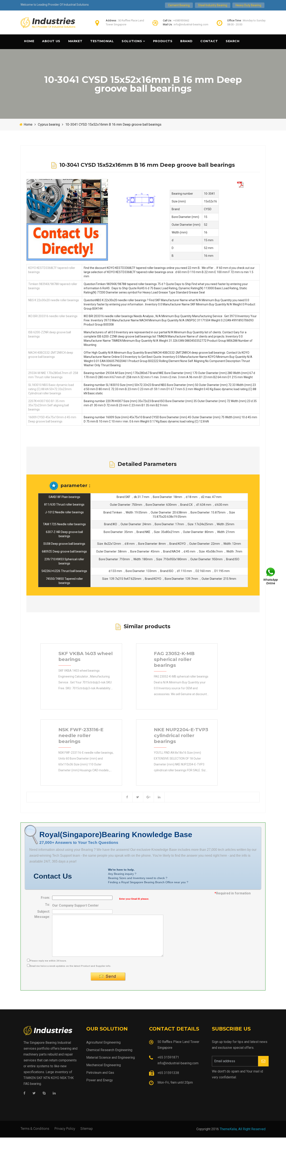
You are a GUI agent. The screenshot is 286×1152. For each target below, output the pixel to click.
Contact (209, 41)
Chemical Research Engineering (109, 1050)
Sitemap (86, 1128)
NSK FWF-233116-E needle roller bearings (80, 735)
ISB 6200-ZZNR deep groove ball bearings (49, 334)
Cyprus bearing (49, 124)
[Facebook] (24, 1093)
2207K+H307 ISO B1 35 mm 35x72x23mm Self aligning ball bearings (48, 405)
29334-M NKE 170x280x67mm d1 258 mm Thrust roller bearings (53, 375)
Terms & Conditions (35, 1128)
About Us (51, 41)
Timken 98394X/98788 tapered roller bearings (52, 286)
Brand (186, 41)
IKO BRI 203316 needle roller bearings (52, 316)
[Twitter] (34, 1093)
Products (162, 41)
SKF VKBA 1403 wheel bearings (85, 656)
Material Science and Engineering (110, 1057)
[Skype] (44, 1093)
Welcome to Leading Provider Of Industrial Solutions (55, 4)
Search (232, 41)
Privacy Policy (64, 1128)
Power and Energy (99, 1080)
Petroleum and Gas (100, 1073)
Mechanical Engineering (103, 1065)
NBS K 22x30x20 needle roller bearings (53, 300)
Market (75, 41)
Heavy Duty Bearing (248, 5)
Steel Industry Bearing (212, 5)
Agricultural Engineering (103, 1042)
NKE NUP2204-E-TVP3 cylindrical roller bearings (181, 735)
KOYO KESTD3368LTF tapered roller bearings (51, 270)
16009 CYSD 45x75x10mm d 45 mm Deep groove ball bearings (52, 419)
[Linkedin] (54, 1093)
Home (29, 41)
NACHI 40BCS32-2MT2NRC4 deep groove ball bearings (50, 354)
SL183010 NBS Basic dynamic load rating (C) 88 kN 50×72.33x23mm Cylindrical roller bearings (51, 389)
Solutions (132, 41)
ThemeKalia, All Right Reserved (242, 1129)
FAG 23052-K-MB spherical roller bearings (174, 659)
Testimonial (102, 41)
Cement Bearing (179, 5)
